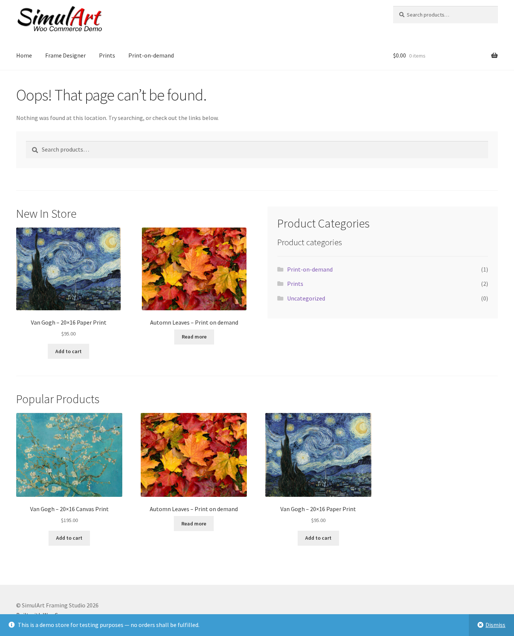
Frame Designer (65, 55)
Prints (107, 55)
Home (24, 55)
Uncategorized (306, 298)
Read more (194, 336)
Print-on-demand (151, 55)
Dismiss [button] (495, 624)
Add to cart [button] (68, 351)
